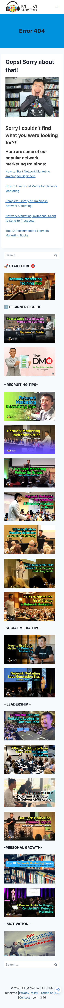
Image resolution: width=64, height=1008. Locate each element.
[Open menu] (57, 6)
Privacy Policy (28, 993)
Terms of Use (50, 993)
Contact (24, 997)
